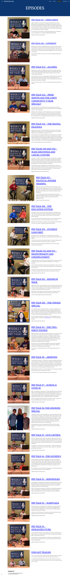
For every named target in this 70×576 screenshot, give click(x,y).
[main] (35, 8)
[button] (69, 1)
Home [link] (50, 1)
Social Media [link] (65, 1)
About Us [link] (54, 1)
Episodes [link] (59, 1)
